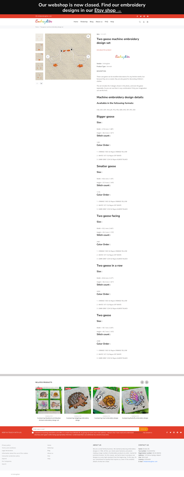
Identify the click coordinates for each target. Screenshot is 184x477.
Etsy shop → (108, 10)
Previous (48, 56)
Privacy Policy (138, 432)
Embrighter (106, 63)
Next (88, 56)
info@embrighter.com (45, 16)
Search (4, 464)
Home (37, 27)
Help (48, 459)
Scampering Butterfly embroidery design (135, 418)
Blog (48, 450)
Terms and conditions (9, 448)
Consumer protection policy (11, 456)
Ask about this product (104, 50)
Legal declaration (7, 450)
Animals (109, 66)
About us (50, 453)
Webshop (50, 448)
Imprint (4, 459)
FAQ (48, 456)
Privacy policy (6, 445)
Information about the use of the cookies (15, 453)
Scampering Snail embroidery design (106, 418)
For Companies (7, 461)
